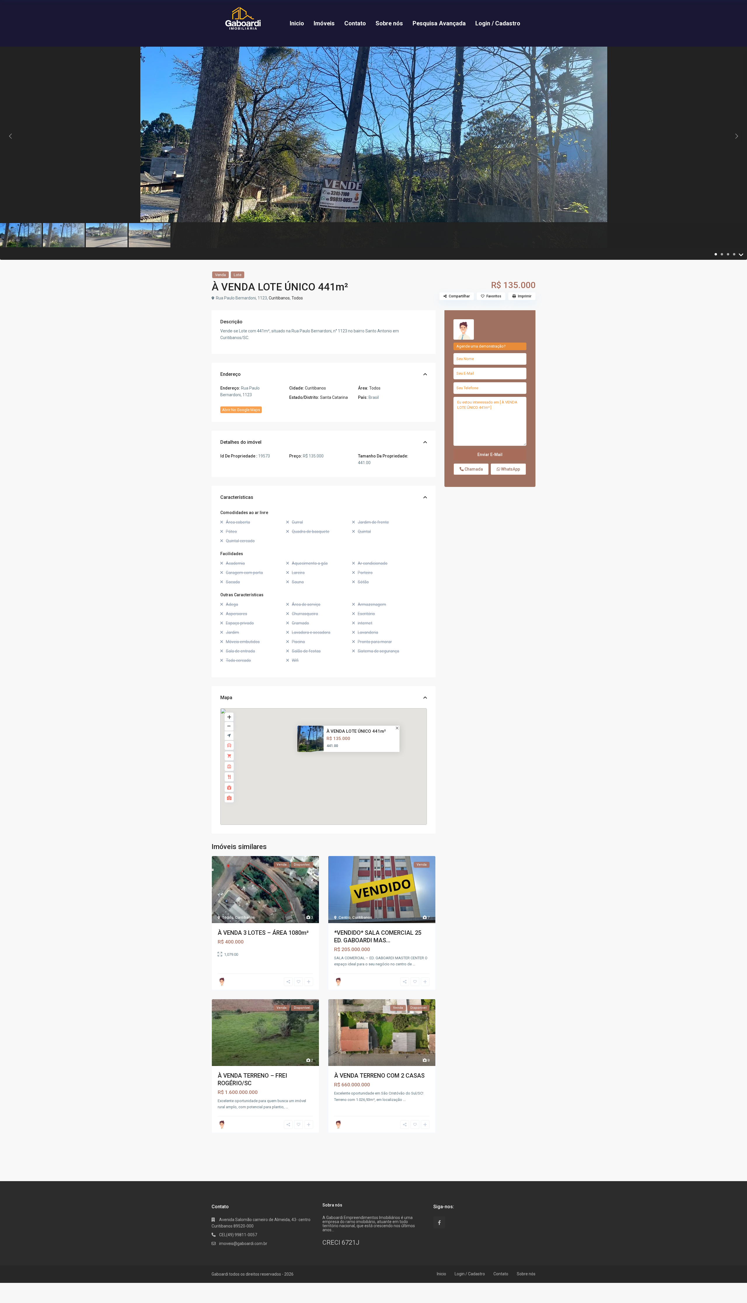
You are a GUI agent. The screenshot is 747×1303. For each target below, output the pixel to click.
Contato (355, 23)
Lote (237, 275)
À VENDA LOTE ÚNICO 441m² (356, 731)
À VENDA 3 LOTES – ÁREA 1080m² (263, 932)
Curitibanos (279, 298)
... (414, 964)
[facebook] (439, 1222)
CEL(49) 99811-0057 (238, 1234)
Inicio (297, 23)
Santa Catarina (334, 397)
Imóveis (324, 23)
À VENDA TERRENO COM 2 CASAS (379, 1075)
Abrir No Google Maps (241, 410)
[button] (327, 760)
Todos (297, 298)
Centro (344, 917)
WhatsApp (510, 469)
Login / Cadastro (497, 23)
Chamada (473, 469)
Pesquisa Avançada (439, 23)
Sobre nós (389, 23)
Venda (220, 275)
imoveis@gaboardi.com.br (243, 1243)
